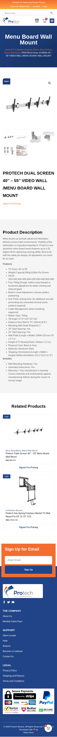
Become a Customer (13, 651)
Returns (7, 646)
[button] (52, 20)
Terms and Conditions (13, 681)
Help (45, 6)
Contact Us (8, 656)
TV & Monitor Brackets (22, 50)
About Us (7, 616)
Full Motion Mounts (14, 510)
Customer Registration (20, 6)
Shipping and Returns (13, 676)
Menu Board (39, 50)
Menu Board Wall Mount (28, 39)
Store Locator (9, 635)
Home (7, 50)
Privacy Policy (10, 670)
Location (36, 6)
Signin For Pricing (11, 203)
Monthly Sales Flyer (12, 621)
